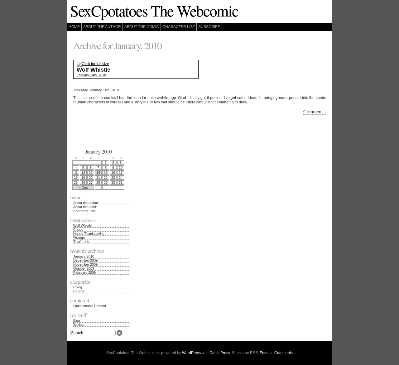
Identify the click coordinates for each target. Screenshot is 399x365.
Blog (76, 320)
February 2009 (84, 272)
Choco (78, 229)
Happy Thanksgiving (88, 233)
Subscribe (209, 27)
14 (98, 172)
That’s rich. (81, 242)
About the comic (141, 27)
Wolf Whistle (82, 225)
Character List (178, 27)
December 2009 (85, 260)
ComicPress (219, 353)
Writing (78, 324)
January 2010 (83, 256)
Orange (79, 237)
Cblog (77, 287)
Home (74, 27)
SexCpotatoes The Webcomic (154, 10)
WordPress (191, 353)
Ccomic (79, 291)
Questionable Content (89, 306)
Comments (283, 353)
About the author (102, 27)
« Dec (83, 187)
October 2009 (83, 268)
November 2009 (85, 264)
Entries (266, 353)
